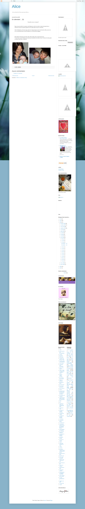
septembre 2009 (63, 228)
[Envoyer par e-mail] (15, 67)
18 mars (63, 253)
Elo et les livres (61, 384)
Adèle (60, 349)
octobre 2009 (63, 226)
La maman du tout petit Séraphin (61, 416)
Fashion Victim (69, 362)
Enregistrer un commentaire (18, 73)
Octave (69, 403)
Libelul (60, 441)
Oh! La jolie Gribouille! (61, 458)
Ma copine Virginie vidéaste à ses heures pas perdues (62, 451)
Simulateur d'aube (61, 170)
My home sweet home (70, 401)
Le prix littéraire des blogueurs (61, 430)
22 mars (63, 250)
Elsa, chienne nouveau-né (61, 386)
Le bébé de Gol (61, 422)
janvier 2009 (63, 264)
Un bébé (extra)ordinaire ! (61, 478)
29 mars (63, 238)
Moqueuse (69, 400)
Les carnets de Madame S (61, 432)
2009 (60, 222)
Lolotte (60, 446)
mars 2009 (62, 237)
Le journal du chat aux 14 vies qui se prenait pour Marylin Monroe (61, 426)
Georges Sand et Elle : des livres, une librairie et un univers (62, 392)
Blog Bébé (61, 355)
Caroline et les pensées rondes (61, 359)
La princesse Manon (61, 421)
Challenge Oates (70, 355)
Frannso (60, 389)
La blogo (68, 374)
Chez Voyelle (61, 363)
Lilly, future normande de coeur (61, 444)
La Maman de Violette (61, 414)
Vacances (68, 416)
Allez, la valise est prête (63, 138)
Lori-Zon (60, 447)
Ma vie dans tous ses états (70, 385)
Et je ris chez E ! (62, 388)
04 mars (63, 259)
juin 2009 (62, 232)
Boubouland (61, 357)
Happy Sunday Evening (70, 365)
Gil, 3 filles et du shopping (62, 396)
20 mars (63, 251)
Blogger (51, 500)
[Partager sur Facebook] (19, 67)
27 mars (63, 240)
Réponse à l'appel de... (70, 412)
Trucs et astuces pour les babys (61, 476)
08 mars (63, 257)
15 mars (63, 254)
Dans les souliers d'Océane (60, 375)
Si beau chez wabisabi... (61, 470)
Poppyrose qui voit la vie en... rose (61, 460)
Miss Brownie (61, 455)
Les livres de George (61, 440)
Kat (60, 402)
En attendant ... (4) (64, 243)
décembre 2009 (63, 223)
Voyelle (60, 484)
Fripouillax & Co (63, 145)
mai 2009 (62, 234)
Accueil (33, 75)
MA (71, 379)
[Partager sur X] (17, 67)
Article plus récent (15, 75)
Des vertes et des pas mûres (61, 378)
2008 (60, 266)
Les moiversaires (70, 377)
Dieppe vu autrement (61, 380)
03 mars (63, 260)
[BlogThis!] (16, 67)
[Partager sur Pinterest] (20, 67)
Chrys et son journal (61, 368)
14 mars (63, 256)
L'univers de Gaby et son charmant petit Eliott (61, 405)
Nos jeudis (69, 402)
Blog (64, 272)
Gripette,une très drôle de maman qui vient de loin (62, 398)
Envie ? (66, 146)
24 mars (63, 246)
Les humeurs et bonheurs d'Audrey (61, 435)
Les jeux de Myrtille (61, 438)
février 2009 (63, 262)
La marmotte (61, 419)
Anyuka (60, 354)
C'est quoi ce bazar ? (63, 137)
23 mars (63, 248)
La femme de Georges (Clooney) (61, 411)
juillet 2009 (62, 231)
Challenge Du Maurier (70, 349)
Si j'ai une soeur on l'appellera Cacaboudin (61, 473)
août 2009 (62, 229)
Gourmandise (69, 363)
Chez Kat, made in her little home (62, 361)
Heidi (60, 400)
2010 (60, 220)
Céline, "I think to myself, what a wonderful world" (61, 372)
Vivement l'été (61, 483)
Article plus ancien (51, 75)
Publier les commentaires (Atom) (21, 77)
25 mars (63, 242)
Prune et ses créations (61, 466)
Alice (16, 6)
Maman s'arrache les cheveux (70, 392)
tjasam (45, 500)
